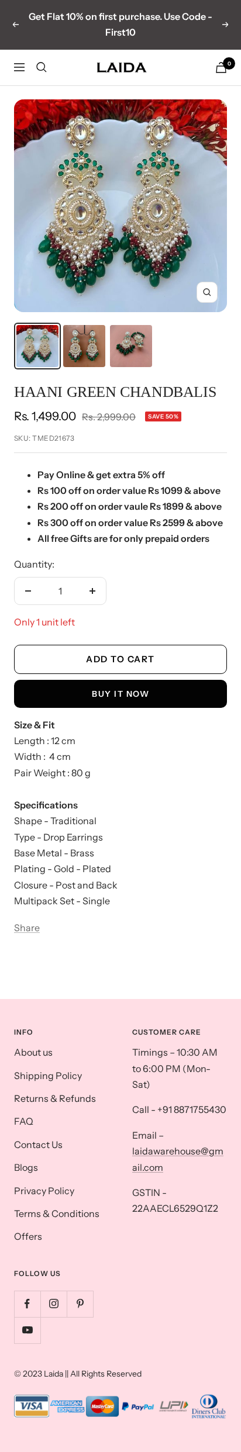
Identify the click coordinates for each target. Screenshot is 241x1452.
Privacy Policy (44, 1191)
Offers (28, 1236)
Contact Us (38, 1144)
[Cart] (221, 67)
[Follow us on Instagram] (53, 1304)
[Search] (41, 67)
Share (27, 928)
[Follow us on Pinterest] (80, 1304)
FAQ (23, 1121)
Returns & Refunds (55, 1098)
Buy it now (120, 694)
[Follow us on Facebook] (27, 1304)
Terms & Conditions (56, 1213)
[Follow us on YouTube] (27, 1330)
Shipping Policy (48, 1075)
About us (33, 1052)
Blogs (26, 1167)
